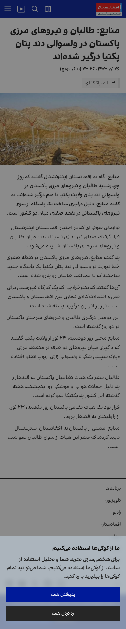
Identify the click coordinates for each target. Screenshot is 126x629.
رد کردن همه (63, 613)
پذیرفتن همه (63, 594)
